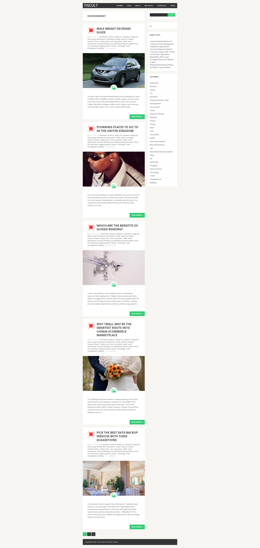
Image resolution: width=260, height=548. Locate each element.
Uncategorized (92, 48)
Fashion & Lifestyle (127, 39)
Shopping (102, 46)
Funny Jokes (118, 41)
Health (137, 6)
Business (120, 6)
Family (118, 39)
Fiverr (107, 41)
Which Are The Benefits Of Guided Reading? (117, 227)
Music (136, 44)
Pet (88, 46)
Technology (161, 6)
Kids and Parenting (103, 44)
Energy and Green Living (159, 100)
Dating (117, 37)
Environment (111, 39)
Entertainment (101, 39)
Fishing (102, 41)
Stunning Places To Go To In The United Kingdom (117, 129)
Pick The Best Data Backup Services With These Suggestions (117, 436)
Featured (90, 41)
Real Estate (149, 6)
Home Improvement (157, 141)
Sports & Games (111, 46)
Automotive (103, 37)
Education (126, 37)
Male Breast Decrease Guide (114, 30)
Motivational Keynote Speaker (124, 44)
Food (129, 6)
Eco (121, 37)
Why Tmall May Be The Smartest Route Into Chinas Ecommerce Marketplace (114, 329)
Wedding (100, 48)
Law (111, 44)
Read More (136, 117)
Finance (96, 41)
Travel (172, 6)
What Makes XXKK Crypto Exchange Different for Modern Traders (162, 59)
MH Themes (114, 542)
